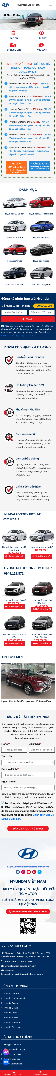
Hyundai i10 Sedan (14, 213)
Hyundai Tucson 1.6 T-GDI (14, 636)
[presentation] (3, 542)
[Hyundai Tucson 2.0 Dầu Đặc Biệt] (41, 622)
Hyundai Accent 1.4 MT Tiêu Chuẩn (14, 548)
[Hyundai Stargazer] (41, 273)
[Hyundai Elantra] (41, 226)
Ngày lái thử (8, 781)
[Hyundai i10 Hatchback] (41, 202)
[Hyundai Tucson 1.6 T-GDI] (14, 622)
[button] (24, 27)
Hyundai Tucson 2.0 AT (14, 600)
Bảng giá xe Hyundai (13, 1044)
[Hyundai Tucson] (41, 249)
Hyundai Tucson (41, 261)
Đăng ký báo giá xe (12, 1054)
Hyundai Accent (15, 237)
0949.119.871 (26, 961)
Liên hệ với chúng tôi (13, 1064)
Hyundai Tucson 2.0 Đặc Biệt (42, 601)
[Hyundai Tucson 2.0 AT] (14, 588)
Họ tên (5, 744)
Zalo (5, 1062)
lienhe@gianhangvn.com (23, 966)
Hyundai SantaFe (15, 284)
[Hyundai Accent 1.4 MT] (42, 535)
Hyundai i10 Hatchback (41, 213)
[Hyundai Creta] (14, 249)
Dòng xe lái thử (10, 769)
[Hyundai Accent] (14, 226)
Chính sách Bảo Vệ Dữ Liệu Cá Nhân (17, 335)
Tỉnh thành (7, 756)
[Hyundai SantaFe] (14, 273)
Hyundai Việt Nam (28, 4)
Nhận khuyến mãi (15, 556)
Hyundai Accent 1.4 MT (41, 547)
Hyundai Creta (14, 261)
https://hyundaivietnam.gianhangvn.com (28, 866)
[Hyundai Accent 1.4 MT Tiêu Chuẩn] (14, 535)
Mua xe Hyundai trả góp (15, 1049)
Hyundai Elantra (41, 237)
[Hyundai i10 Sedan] (14, 202)
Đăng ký (29, 319)
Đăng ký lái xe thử (12, 1059)
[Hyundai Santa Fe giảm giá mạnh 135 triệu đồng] (28, 681)
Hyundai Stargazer (41, 284)
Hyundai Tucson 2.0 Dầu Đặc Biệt (42, 636)
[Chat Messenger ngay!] (6, 1052)
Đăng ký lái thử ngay (28, 828)
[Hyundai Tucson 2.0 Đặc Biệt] (41, 588)
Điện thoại (35, 744)
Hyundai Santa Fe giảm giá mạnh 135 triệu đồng (26, 701)
